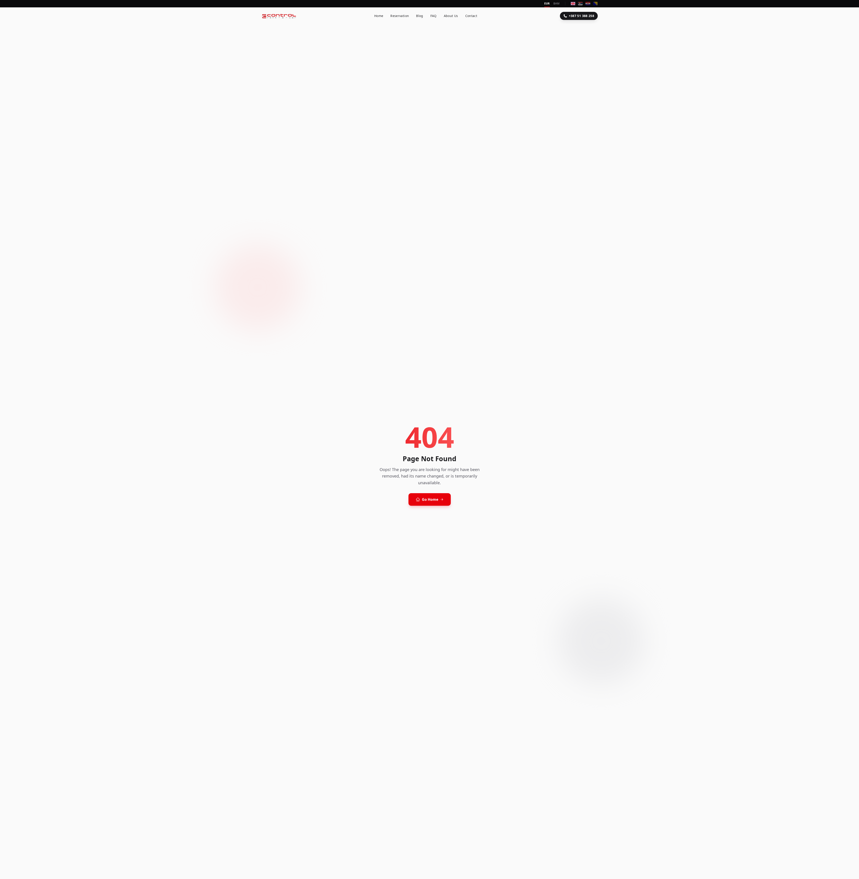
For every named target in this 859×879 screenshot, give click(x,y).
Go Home (430, 499)
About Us (451, 16)
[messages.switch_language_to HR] (587, 3)
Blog (419, 16)
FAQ (433, 16)
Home (378, 16)
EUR (547, 3)
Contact (471, 16)
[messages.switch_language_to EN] (573, 3)
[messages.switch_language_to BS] (595, 3)
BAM (556, 3)
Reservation (399, 16)
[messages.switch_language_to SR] (580, 3)
